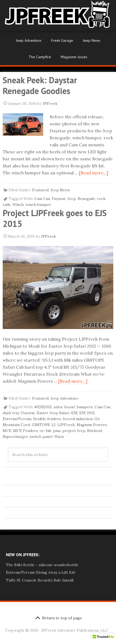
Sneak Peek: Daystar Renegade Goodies (40, 85)
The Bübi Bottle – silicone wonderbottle (42, 564)
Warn (59, 436)
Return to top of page (62, 617)
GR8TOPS (41, 424)
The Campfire (40, 56)
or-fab (45, 430)
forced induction (78, 418)
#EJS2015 (43, 406)
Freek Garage (62, 40)
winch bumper (38, 204)
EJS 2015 (87, 412)
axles (58, 406)
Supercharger (15, 436)
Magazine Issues (74, 56)
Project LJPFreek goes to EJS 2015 (55, 218)
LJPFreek (66, 424)
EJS (74, 412)
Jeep (71, 198)
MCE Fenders (25, 430)
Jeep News (91, 40)
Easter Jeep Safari (53, 412)
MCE (7, 430)
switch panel (41, 436)
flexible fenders (47, 418)
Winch (18, 204)
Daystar (59, 198)
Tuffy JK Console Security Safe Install (39, 580)
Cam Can (42, 198)
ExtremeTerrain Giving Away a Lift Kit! (40, 572)
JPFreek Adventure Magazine (58, 16)
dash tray (11, 412)
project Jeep (73, 430)
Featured (40, 190)
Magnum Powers (92, 424)
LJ (54, 424)
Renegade (86, 198)
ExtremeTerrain (17, 418)
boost (69, 406)
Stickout (94, 430)
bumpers (85, 406)
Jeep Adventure (28, 40)
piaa (56, 430)
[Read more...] (93, 172)
